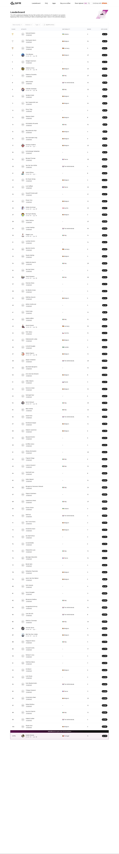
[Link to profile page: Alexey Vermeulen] (59, 452)
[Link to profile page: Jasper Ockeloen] (59, 360)
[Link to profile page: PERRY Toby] (59, 110)
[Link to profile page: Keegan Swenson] (59, 61)
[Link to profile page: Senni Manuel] (59, 403)
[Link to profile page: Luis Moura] (59, 677)
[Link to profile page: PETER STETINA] (59, 221)
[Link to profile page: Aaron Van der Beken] (59, 579)
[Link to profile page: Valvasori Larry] (59, 655)
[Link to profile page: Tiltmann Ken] (59, 48)
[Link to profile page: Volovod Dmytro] (59, 34)
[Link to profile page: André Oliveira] (59, 736)
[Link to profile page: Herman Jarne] (59, 628)
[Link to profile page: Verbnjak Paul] (59, 396)
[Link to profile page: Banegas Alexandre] (59, 558)
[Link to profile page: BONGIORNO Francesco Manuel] (59, 487)
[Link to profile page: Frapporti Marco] (59, 641)
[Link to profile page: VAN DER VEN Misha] (59, 166)
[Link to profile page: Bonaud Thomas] (59, 159)
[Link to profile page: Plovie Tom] (59, 201)
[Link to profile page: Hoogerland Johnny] (59, 607)
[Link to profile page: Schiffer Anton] (59, 445)
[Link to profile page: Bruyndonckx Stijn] (59, 131)
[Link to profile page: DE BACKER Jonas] (59, 291)
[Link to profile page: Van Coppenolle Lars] (59, 103)
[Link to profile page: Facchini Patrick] (59, 712)
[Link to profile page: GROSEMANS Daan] (59, 698)
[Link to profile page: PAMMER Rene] (59, 284)
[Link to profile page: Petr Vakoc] (59, 333)
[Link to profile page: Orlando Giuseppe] (59, 89)
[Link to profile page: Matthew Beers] (59, 663)
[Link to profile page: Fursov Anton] (59, 508)
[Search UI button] (89, 3)
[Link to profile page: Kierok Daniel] (59, 326)
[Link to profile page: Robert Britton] (59, 705)
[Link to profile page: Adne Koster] (59, 82)
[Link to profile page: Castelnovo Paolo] (59, 501)
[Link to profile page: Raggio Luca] (59, 235)
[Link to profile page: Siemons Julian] (59, 389)
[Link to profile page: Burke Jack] (59, 565)
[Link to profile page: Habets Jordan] (59, 719)
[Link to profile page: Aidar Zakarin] (59, 381)
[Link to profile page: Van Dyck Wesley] (59, 214)
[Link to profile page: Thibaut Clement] (59, 691)
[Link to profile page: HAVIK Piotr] (59, 416)
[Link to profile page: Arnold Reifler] (59, 543)
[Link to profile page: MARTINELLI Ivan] (59, 473)
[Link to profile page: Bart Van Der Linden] (59, 635)
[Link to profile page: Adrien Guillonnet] (59, 305)
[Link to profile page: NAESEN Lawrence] (59, 430)
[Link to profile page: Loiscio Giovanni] (59, 466)
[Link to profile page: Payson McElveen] (59, 494)
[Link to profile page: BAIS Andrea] (59, 409)
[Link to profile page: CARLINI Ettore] (59, 173)
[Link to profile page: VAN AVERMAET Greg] (59, 138)
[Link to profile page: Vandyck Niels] (59, 96)
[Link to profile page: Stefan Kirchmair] (59, 208)
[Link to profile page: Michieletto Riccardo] (59, 124)
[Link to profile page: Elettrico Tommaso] (59, 621)
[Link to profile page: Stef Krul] (59, 515)
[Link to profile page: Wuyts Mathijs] (59, 256)
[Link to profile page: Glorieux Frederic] (59, 145)
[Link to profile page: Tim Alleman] (59, 55)
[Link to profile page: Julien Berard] (59, 480)
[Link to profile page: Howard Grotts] (59, 648)
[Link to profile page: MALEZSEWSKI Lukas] (59, 340)
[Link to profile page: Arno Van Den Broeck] (59, 374)
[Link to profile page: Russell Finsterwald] (59, 194)
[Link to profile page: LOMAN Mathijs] (59, 228)
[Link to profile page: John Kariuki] (59, 586)
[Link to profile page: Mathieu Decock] (59, 298)
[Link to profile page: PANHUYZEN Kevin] (59, 41)
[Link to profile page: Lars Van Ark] (59, 614)
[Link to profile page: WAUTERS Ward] (59, 117)
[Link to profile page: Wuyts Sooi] (59, 726)
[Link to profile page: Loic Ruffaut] (59, 187)
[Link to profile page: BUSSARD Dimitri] (59, 438)
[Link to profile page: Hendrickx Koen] (59, 529)
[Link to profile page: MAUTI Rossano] (59, 277)
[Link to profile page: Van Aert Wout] (59, 270)
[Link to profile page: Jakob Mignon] (59, 354)
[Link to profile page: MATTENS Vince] (59, 69)
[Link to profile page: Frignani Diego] (59, 459)
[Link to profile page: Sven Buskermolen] (59, 684)
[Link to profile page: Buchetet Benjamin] (59, 367)
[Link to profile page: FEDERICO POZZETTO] (59, 75)
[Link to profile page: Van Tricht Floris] (59, 522)
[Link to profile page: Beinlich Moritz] (59, 249)
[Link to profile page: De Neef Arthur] (59, 536)
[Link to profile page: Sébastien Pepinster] (59, 572)
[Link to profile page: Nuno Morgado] (59, 593)
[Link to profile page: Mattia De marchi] (59, 263)
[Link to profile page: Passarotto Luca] (59, 551)
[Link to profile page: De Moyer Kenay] (59, 180)
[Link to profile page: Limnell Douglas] (59, 347)
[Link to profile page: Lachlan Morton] (59, 242)
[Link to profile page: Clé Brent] (59, 670)
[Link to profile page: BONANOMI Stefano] (59, 600)
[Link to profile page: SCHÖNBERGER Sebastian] (59, 152)
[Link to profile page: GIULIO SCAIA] (59, 312)
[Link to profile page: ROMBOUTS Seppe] (59, 423)
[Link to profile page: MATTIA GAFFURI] (59, 319)
